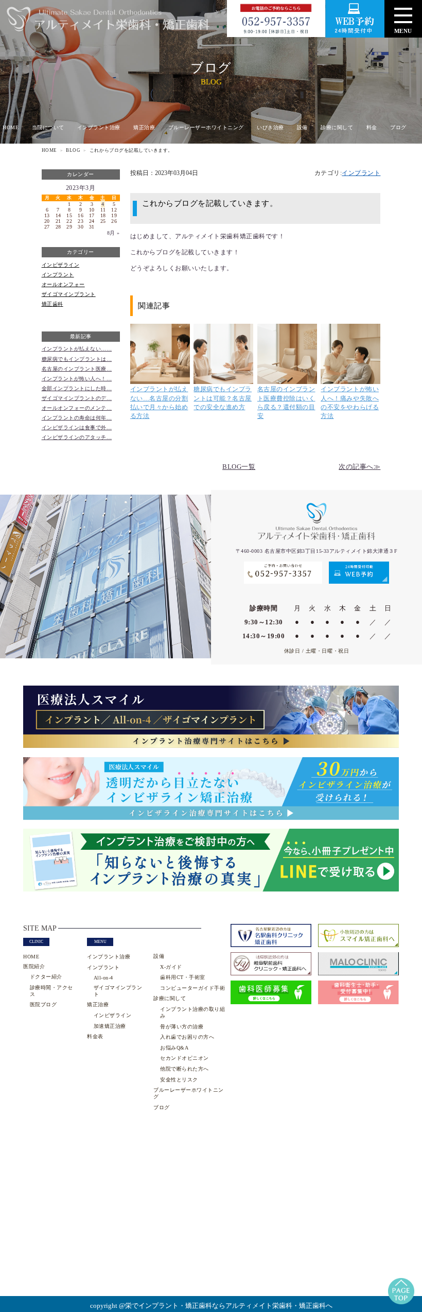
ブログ (398, 127)
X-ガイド (171, 967)
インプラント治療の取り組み (192, 1012)
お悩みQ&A (174, 1048)
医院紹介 (34, 966)
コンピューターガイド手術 (192, 988)
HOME (11, 127)
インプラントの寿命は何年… (77, 418)
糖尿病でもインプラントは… (77, 359)
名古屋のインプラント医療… (77, 369)
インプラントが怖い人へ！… (77, 378)
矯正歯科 (52, 304)
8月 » (113, 233)
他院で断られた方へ (184, 1069)
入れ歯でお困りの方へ (187, 1037)
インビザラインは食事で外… (77, 427)
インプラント (58, 274)
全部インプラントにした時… (77, 388)
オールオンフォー (63, 284)
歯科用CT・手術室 (182, 977)
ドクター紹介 (46, 976)
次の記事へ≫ (359, 466)
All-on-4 (103, 978)
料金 (371, 127)
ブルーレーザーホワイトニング (206, 127)
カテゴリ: (347, 173)
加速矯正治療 (110, 1026)
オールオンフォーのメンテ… (77, 408)
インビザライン (61, 265)
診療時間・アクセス (51, 991)
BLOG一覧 (238, 466)
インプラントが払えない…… (77, 349)
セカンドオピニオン (184, 1058)
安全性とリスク (179, 1079)
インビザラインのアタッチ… (77, 437)
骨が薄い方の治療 (181, 1026)
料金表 (95, 1036)
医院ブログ (43, 1004)
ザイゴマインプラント (69, 294)
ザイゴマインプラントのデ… (77, 398)
